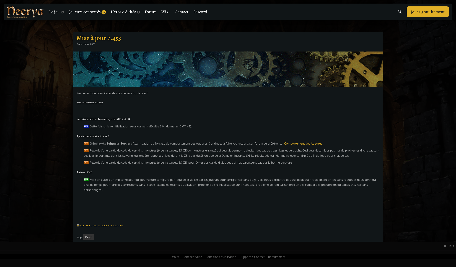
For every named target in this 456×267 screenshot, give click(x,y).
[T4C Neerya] (25, 12)
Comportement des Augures (303, 143)
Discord (200, 12)
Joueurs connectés (87, 12)
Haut (450, 246)
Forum (150, 12)
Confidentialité (192, 257)
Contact (181, 12)
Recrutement (276, 257)
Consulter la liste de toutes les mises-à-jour (102, 225)
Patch (88, 237)
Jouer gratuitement (428, 12)
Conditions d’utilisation (221, 257)
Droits (175, 257)
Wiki (165, 12)
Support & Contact (252, 257)
